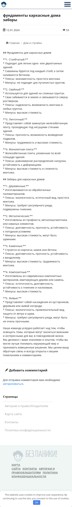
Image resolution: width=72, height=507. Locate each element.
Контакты (11, 422)
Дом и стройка (32, 43)
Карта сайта (13, 414)
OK (36, 502)
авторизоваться (13, 384)
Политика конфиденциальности (28, 430)
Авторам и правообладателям (26, 406)
